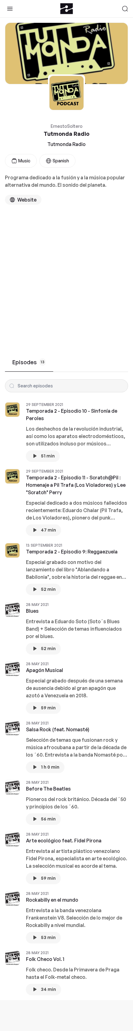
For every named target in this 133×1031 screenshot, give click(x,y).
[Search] (125, 8)
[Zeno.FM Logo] (66, 8)
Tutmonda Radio (66, 144)
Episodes (28, 362)
